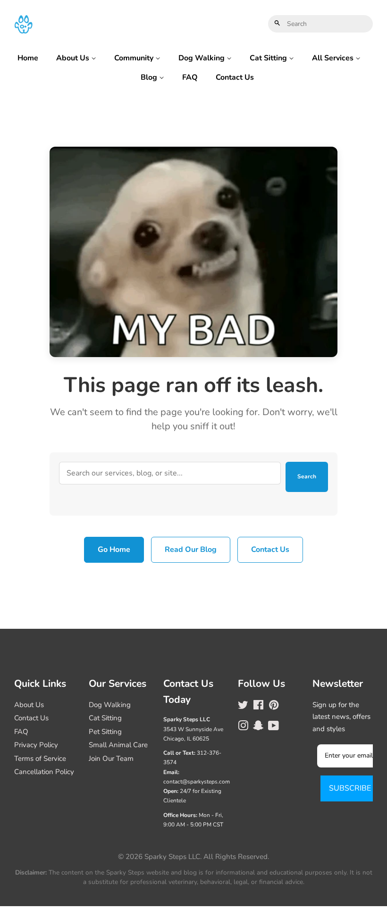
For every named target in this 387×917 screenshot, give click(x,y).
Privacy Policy (36, 745)
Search (306, 476)
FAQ (190, 77)
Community (134, 58)
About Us (73, 58)
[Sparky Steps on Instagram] (243, 727)
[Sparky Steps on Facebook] (258, 706)
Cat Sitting (269, 58)
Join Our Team (111, 758)
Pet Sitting (105, 731)
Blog (150, 77)
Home (27, 58)
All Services (333, 58)
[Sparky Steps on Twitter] (243, 706)
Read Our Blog (191, 549)
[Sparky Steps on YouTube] (273, 727)
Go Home (114, 549)
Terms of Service (40, 758)
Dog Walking (202, 58)
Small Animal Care (118, 745)
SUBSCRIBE (350, 788)
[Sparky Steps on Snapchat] (258, 727)
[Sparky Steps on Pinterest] (274, 706)
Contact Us (235, 77)
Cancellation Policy (44, 771)
